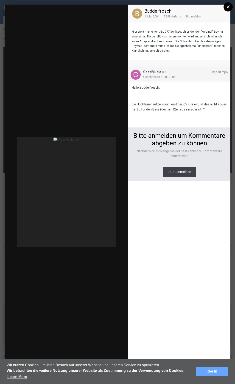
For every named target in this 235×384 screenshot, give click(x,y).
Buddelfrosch (157, 11)
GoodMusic (152, 72)
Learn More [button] (17, 377)
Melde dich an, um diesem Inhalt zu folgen (45, 12)
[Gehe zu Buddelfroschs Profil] (137, 13)
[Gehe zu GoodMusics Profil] (136, 75)
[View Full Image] (127, 12)
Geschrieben (159, 77)
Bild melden (193, 16)
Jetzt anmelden (179, 172)
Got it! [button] (212, 371)
